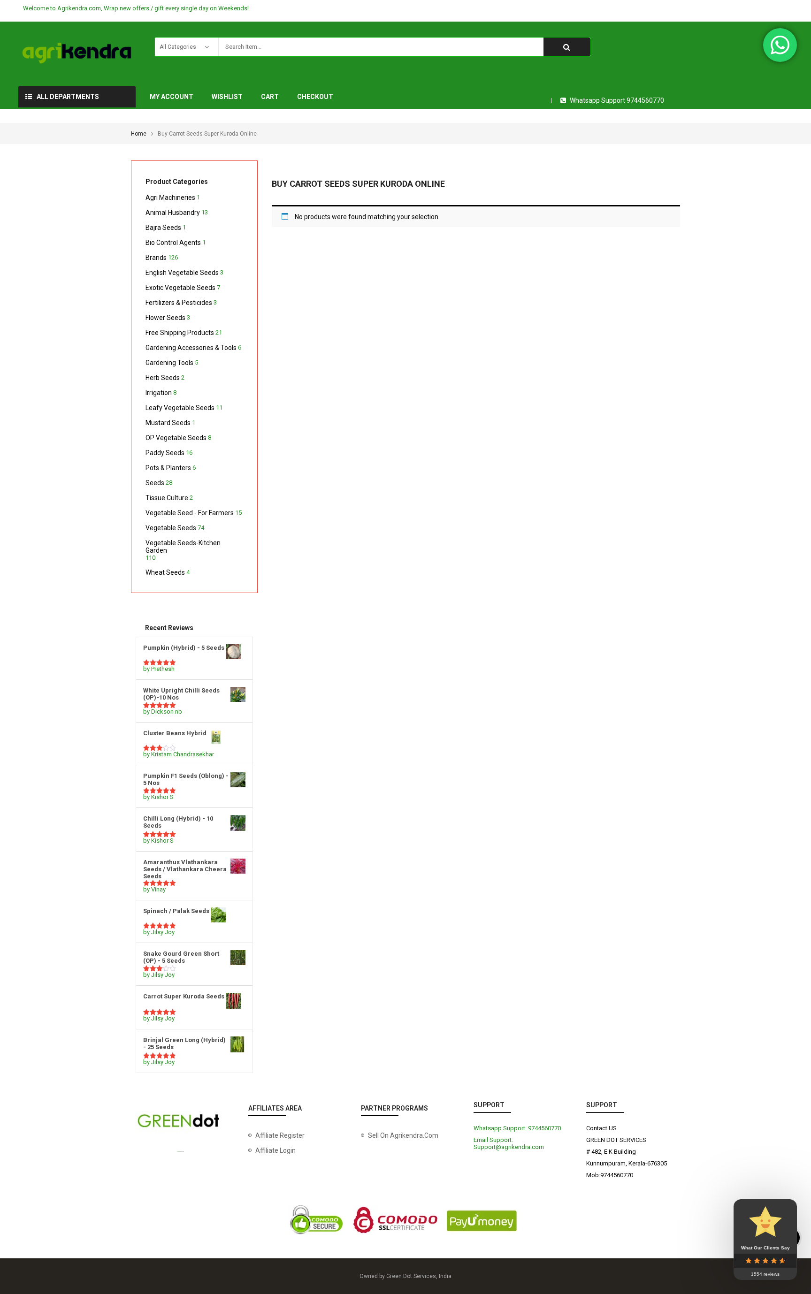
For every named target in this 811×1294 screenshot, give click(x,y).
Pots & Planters (168, 468)
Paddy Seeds (164, 453)
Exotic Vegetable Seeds (180, 287)
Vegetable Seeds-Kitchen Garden (183, 546)
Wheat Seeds (165, 572)
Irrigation (158, 392)
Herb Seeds (162, 377)
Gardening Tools (169, 362)
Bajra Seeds (163, 227)
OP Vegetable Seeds (176, 437)
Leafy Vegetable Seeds (179, 407)
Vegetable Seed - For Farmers (189, 513)
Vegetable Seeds (170, 528)
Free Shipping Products (179, 332)
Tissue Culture (166, 498)
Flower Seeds (165, 317)
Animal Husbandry (172, 212)
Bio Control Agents (173, 242)
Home (138, 133)
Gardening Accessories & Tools (191, 347)
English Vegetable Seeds (182, 272)
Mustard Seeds (168, 422)
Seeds (154, 483)
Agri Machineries (170, 197)
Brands (156, 257)
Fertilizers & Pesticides (178, 302)
